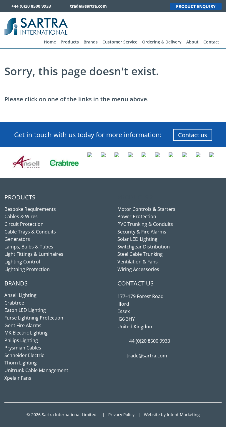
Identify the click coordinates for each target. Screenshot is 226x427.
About (192, 42)
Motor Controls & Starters (146, 209)
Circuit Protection (24, 224)
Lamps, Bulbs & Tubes (28, 246)
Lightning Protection (27, 269)
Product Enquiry (196, 6)
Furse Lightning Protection (33, 318)
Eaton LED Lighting (25, 310)
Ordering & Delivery (162, 42)
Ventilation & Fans (137, 261)
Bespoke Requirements (30, 209)
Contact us (192, 135)
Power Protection (136, 216)
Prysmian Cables (22, 347)
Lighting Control (22, 261)
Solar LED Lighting (137, 239)
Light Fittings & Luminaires (33, 254)
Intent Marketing (183, 414)
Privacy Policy (121, 414)
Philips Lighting (21, 340)
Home (50, 42)
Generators (17, 239)
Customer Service (119, 42)
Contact (211, 42)
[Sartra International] (36, 26)
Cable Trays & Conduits (30, 231)
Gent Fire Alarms (22, 325)
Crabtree (14, 303)
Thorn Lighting (20, 362)
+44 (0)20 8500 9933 (31, 6)
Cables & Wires (21, 216)
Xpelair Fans (17, 378)
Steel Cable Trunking (140, 254)
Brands (91, 42)
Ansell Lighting (20, 295)
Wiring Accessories (138, 269)
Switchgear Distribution (143, 246)
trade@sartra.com (88, 6)
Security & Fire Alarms (141, 231)
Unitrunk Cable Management (36, 370)
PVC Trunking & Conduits (145, 224)
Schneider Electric (24, 355)
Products (70, 42)
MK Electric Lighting (26, 333)
